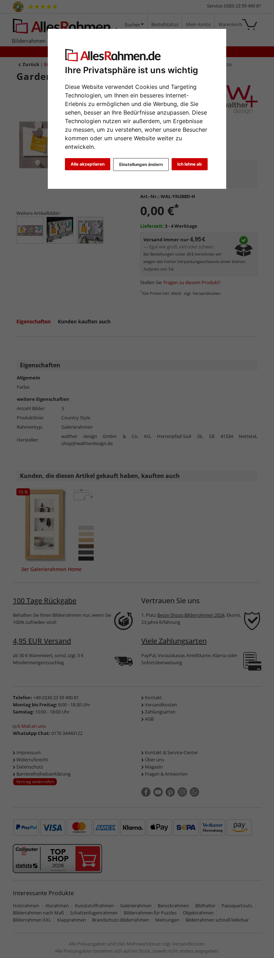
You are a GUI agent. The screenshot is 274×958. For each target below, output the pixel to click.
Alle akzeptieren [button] (88, 164)
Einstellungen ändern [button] (141, 164)
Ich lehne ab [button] (189, 164)
